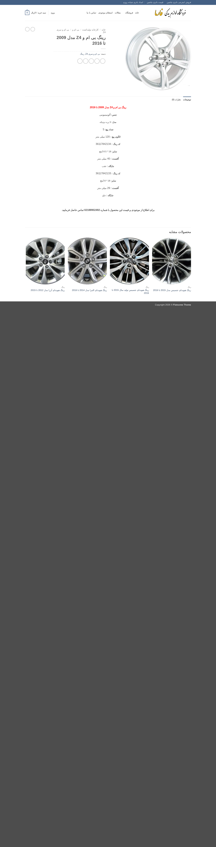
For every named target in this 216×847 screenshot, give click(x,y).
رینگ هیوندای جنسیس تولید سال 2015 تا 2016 (130, 291)
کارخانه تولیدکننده (90, 30)
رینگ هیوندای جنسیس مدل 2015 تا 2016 (172, 290)
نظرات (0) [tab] (176, 99)
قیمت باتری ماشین (155, 2)
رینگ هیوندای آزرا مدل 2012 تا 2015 (48, 290)
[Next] (26, 269)
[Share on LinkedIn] (80, 61)
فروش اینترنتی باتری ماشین (179, 2)
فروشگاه (129, 13)
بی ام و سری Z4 (92, 54)
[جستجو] (142, 13)
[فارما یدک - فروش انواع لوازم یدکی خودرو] (169, 12)
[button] (53, 13)
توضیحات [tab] (187, 99)
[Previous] (190, 269)
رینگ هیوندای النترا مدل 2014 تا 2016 (89, 290)
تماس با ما (91, 13)
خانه (137, 13)
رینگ (82, 54)
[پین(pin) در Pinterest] (85, 61)
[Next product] (33, 29)
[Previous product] (27, 29)
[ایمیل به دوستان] (91, 61)
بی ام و (75, 30)
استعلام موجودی (105, 13)
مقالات (118, 13)
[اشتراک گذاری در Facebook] (102, 61)
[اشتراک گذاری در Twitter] (97, 61)
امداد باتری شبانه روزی (133, 2)
